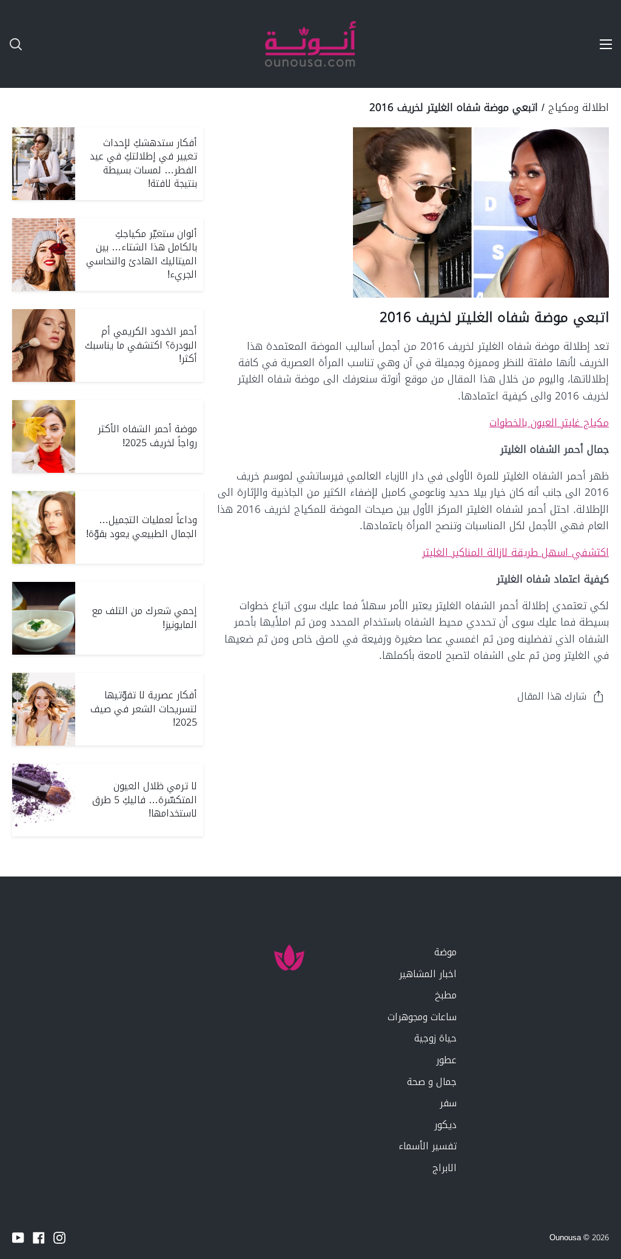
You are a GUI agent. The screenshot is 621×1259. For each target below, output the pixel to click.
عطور (446, 1059)
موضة (445, 952)
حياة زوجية (435, 1038)
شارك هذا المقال (551, 696)
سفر (448, 1103)
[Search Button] (11, 44)
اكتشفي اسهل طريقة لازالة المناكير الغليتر (515, 552)
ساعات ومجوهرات (422, 1016)
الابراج (444, 1167)
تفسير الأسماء (427, 1146)
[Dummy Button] (73, 44)
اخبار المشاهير (428, 973)
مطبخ (446, 995)
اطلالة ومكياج (578, 107)
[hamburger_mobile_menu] (599, 44)
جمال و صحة (432, 1081)
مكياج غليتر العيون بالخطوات (549, 422)
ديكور (445, 1124)
